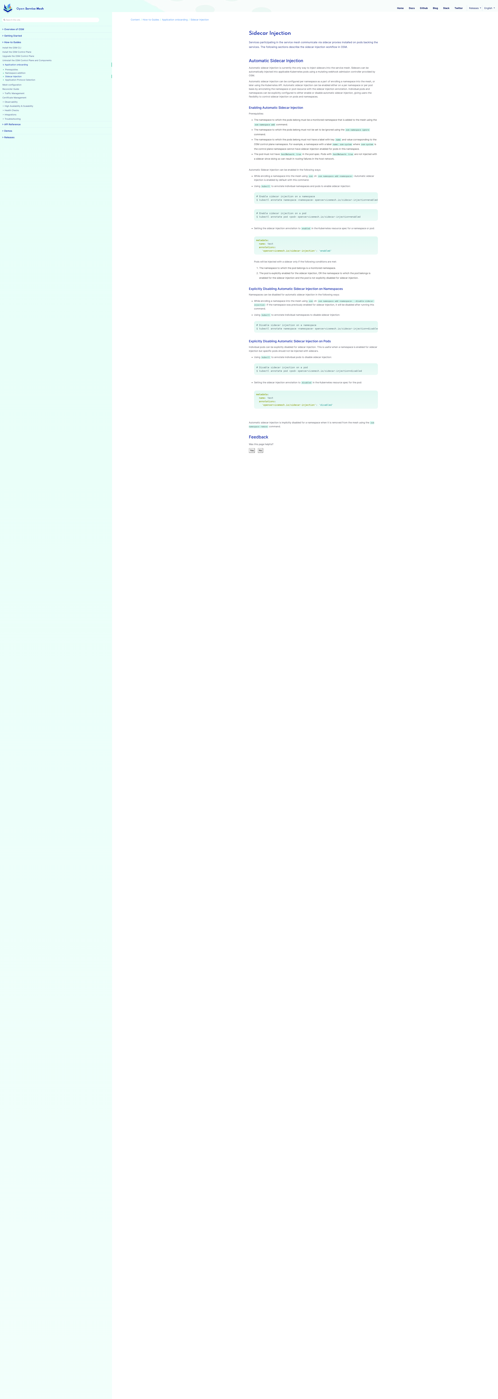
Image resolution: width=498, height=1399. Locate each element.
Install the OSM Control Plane (16, 51)
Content (135, 19)
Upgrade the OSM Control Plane (18, 56)
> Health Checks (11, 110)
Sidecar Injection (13, 76)
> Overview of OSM (13, 29)
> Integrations (9, 114)
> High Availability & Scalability (18, 106)
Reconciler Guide (10, 89)
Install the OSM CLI (11, 47)
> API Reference (11, 124)
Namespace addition (15, 73)
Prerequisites (11, 69)
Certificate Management (14, 97)
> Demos (7, 130)
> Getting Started (12, 35)
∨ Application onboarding (15, 64)
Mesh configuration (11, 84)
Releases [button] (474, 8)
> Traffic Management (13, 93)
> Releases (8, 137)
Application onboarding (175, 19)
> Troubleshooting (12, 119)
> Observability (10, 101)
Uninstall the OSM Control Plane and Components (26, 60)
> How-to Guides (11, 42)
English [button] (488, 8)
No (260, 450)
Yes (252, 450)
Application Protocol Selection (20, 80)
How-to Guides (151, 19)
